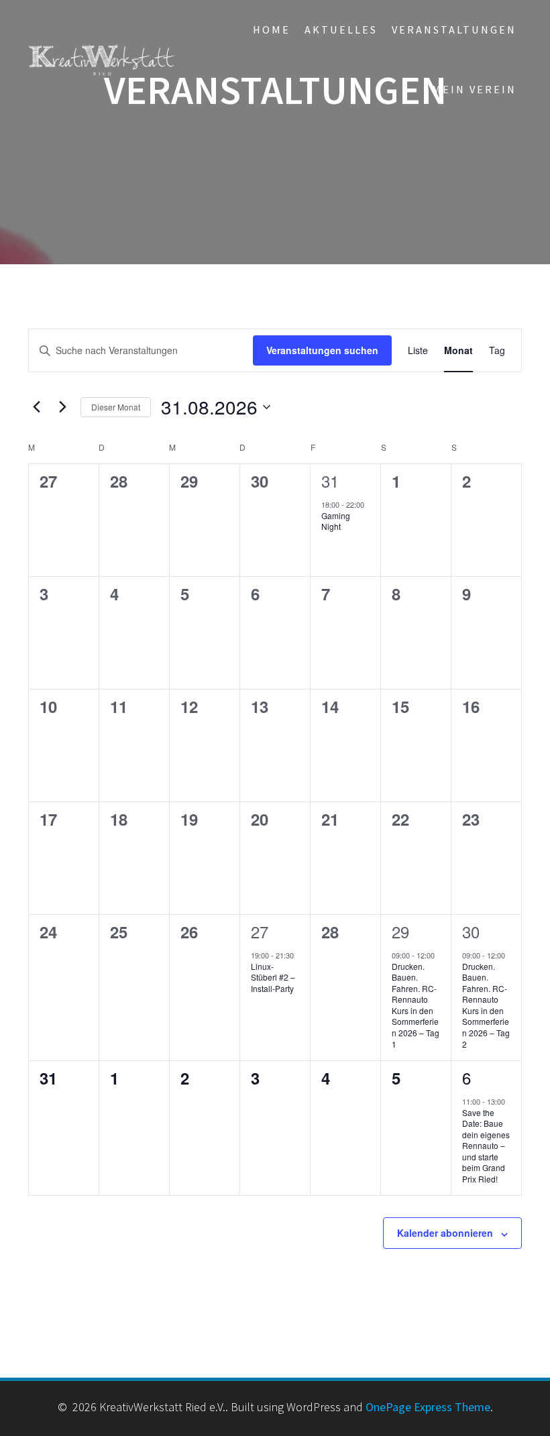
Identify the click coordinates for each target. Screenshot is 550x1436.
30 (471, 931)
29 (400, 931)
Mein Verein (474, 89)
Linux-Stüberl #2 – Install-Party (273, 977)
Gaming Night (335, 521)
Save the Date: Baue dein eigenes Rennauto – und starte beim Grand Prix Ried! (486, 1145)
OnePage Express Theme (428, 1407)
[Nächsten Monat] (62, 407)
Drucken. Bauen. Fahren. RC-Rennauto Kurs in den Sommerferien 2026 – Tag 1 (415, 1005)
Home (271, 29)
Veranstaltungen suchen (322, 350)
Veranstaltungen (454, 29)
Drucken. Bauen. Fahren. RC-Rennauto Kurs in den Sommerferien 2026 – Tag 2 (486, 1005)
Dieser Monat (115, 406)
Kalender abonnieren (445, 1232)
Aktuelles (341, 29)
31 (330, 480)
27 (259, 931)
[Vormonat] (36, 407)
